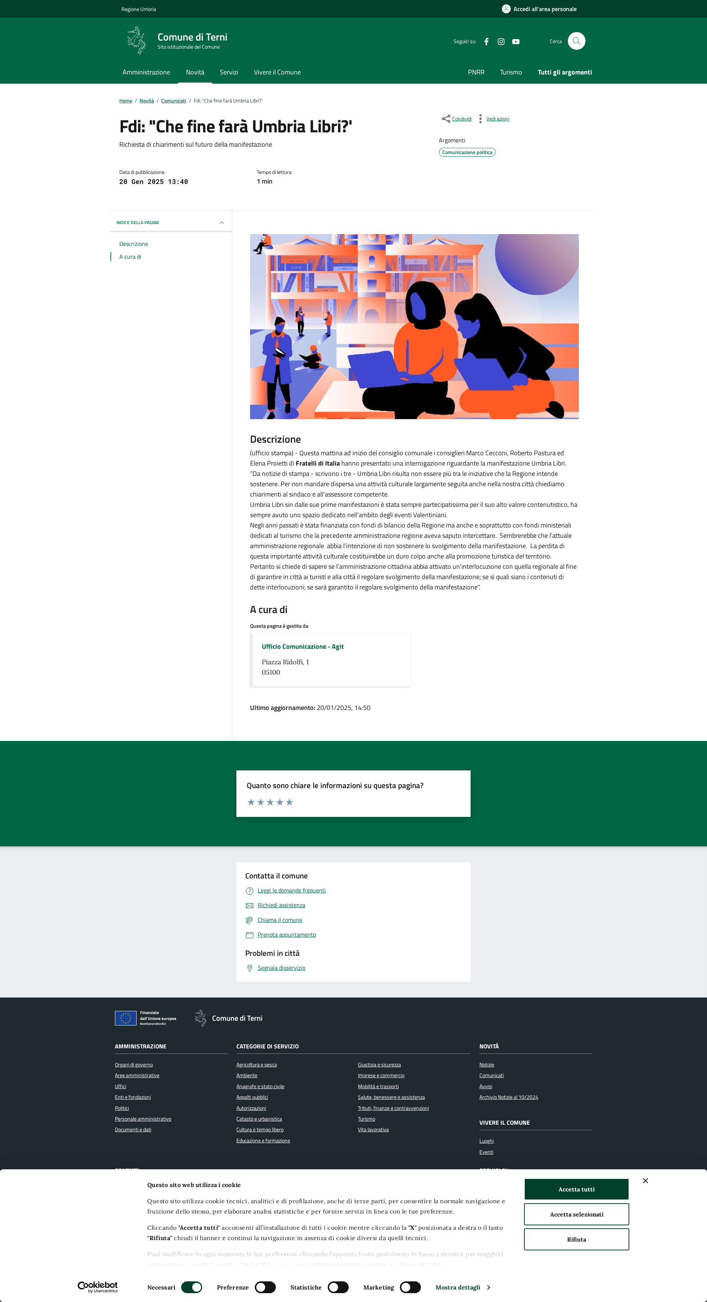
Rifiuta (576, 1239)
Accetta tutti (577, 1189)
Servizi (229, 72)
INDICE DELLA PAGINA (137, 222)
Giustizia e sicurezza (379, 1065)
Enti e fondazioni (133, 1097)
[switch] (265, 1287)
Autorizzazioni (251, 1108)
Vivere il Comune (277, 72)
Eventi (486, 1152)
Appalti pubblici (252, 1097)
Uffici (120, 1086)
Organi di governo (134, 1065)
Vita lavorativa (373, 1129)
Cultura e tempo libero (260, 1129)
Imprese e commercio (381, 1075)
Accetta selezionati (577, 1214)
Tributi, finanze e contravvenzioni (393, 1108)
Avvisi (485, 1086)
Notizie (486, 1065)
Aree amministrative (137, 1075)
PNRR (476, 72)
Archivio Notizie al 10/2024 (508, 1097)
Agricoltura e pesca (256, 1065)
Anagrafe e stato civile (260, 1086)
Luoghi (486, 1141)
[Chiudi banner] (645, 1180)
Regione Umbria (139, 9)
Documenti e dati (133, 1129)
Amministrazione (146, 72)
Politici (122, 1108)
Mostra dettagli (458, 1287)
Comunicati (491, 1075)
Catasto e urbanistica (259, 1119)
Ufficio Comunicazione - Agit (303, 646)
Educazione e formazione (263, 1140)
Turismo (511, 72)
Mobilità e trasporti (378, 1086)
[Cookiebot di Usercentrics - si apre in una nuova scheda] (98, 1287)
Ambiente (246, 1075)
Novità (195, 72)
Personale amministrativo (143, 1119)
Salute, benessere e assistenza (391, 1097)
